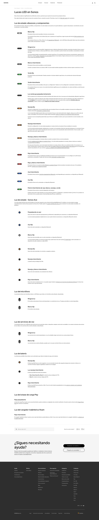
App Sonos (40, 487)
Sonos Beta (28, 470)
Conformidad (54, 513)
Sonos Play (76, 470)
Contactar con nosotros (73, 445)
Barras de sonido (65, 479)
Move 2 (75, 489)
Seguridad (60, 513)
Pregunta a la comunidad (73, 450)
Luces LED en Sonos (28, 8)
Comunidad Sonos (18, 476)
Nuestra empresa (42, 470)
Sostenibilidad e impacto (43, 481)
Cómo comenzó (41, 483)
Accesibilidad (47, 513)
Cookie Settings (67, 513)
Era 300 (75, 485)
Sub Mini (75, 493)
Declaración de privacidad (38, 513)
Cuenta (16, 470)
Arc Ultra (75, 474)
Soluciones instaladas (54, 470)
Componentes (65, 483)
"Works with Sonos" (54, 476)
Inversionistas (41, 479)
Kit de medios (41, 474)
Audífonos (64, 470)
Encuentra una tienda (18, 472)
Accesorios (64, 485)
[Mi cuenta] (92, 2)
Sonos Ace (76, 472)
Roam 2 (75, 487)
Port (75, 500)
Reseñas (40, 489)
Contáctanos (17, 474)
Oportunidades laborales (43, 476)
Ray (74, 479)
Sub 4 (75, 491)
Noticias (40, 472)
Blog (39, 485)
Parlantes (64, 472)
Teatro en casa (65, 476)
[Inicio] (6, 2)
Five (74, 496)
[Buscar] (94, 2)
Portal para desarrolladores (53, 473)
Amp (75, 498)
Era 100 (75, 481)
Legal (30, 513)
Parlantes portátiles (66, 474)
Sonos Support (17, 8)
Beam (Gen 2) (76, 476)
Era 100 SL (76, 483)
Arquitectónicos (65, 481)
